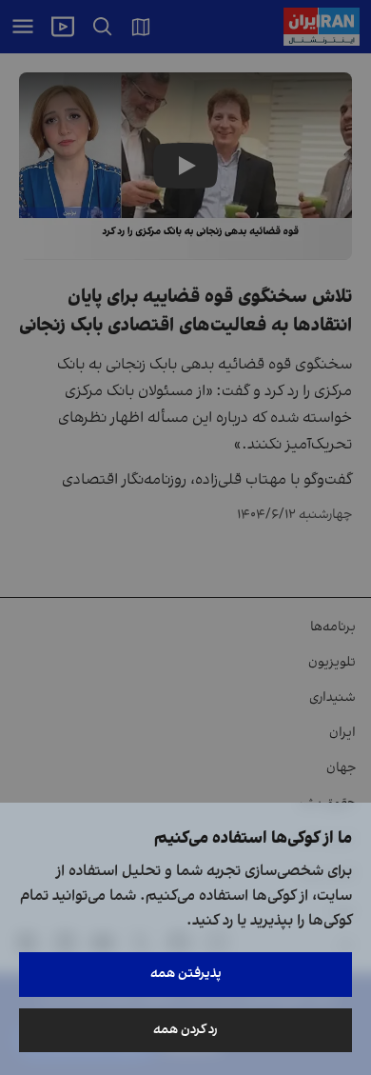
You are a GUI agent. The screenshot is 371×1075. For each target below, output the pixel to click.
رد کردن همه (185, 1030)
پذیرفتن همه (186, 974)
